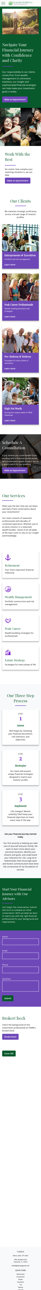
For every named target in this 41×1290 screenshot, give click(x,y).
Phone (5, 964)
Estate (20, 1279)
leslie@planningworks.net (20, 1266)
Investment (20, 1277)
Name (5, 936)
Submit (7, 998)
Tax (20, 1285)
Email (4, 950)
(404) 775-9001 (23, 1256)
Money (20, 1287)
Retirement (20, 1274)
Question (6, 978)
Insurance (20, 1282)
